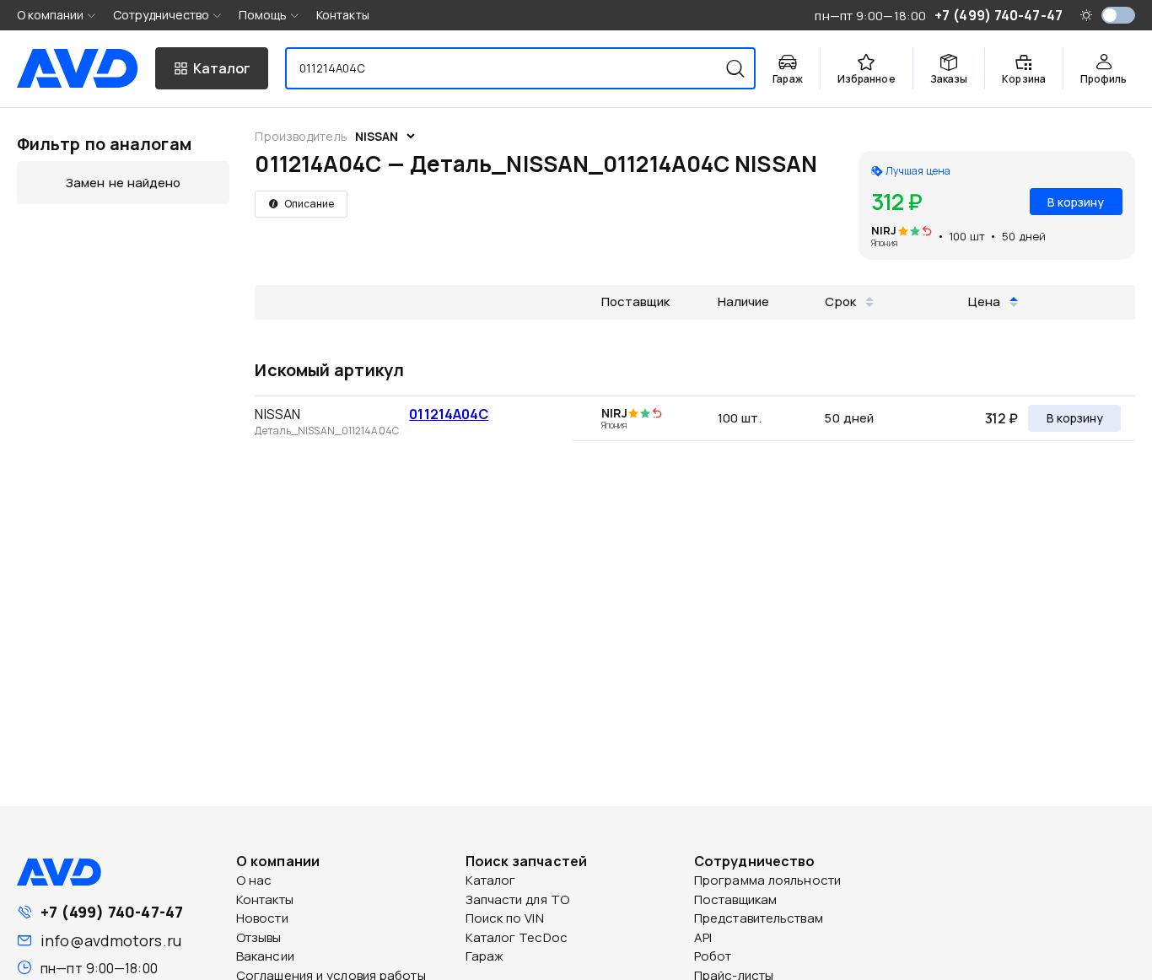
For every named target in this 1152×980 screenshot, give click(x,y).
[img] (927, 232)
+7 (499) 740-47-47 (111, 912)
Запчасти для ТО (518, 899)
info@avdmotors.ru (110, 940)
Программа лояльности (767, 880)
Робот (713, 956)
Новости (262, 918)
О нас (254, 880)
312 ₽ (1001, 418)
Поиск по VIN (505, 918)
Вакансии (265, 956)
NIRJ (883, 230)
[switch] (1118, 15)
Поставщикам (735, 899)
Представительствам (758, 918)
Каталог (491, 880)
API (703, 937)
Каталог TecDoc (517, 937)
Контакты (342, 15)
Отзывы (259, 937)
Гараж (485, 956)
